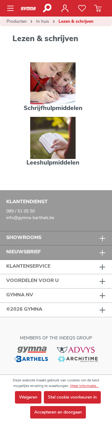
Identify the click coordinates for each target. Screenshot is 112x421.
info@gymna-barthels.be (30, 218)
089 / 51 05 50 (20, 211)
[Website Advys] (75, 349)
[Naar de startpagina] (29, 8)
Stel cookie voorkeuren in (72, 397)
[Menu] (12, 8)
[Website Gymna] (32, 349)
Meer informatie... (84, 385)
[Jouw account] (64, 8)
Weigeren (28, 397)
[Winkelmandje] (98, 8)
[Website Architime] (78, 358)
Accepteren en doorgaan (58, 412)
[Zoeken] (46, 8)
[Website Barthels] (31, 358)
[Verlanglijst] (82, 8)
